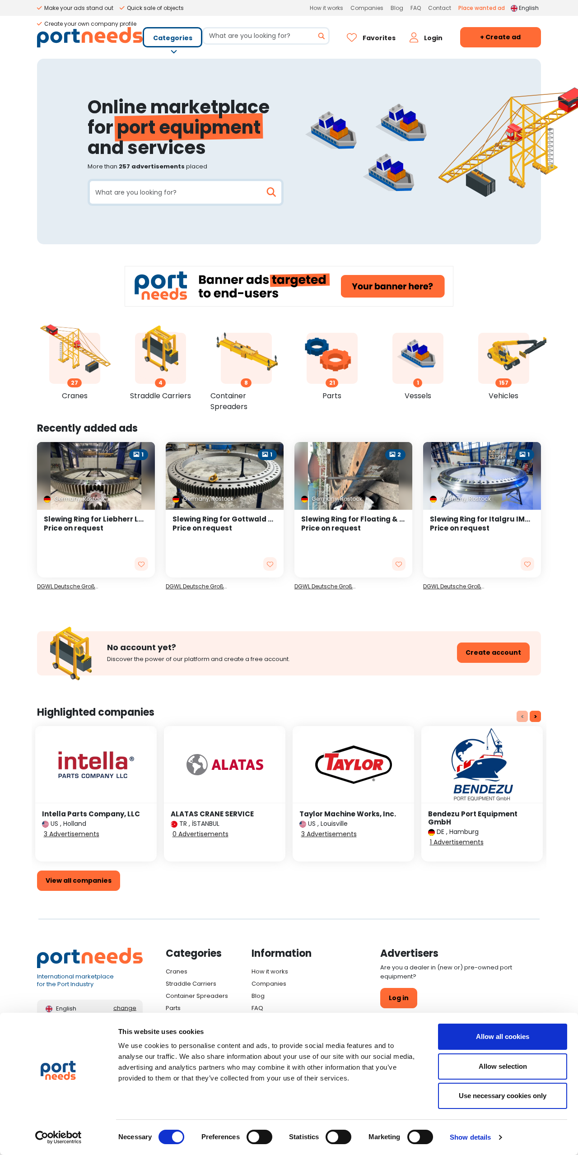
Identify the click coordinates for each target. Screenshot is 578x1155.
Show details (470, 1137)
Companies (366, 8)
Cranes (176, 971)
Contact (439, 8)
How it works (326, 8)
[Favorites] (141, 564)
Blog (397, 8)
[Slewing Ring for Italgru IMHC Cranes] (482, 544)
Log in (399, 997)
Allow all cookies (502, 1036)
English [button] (529, 8)
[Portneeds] (90, 37)
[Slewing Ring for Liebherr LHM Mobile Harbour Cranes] (96, 544)
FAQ (415, 8)
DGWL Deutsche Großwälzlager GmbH (69, 586)
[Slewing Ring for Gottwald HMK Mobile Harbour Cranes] (225, 544)
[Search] (318, 36)
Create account (493, 652)
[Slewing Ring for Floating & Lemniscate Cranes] (353, 544)
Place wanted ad (481, 8)
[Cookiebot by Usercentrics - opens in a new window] (58, 1137)
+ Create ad (500, 37)
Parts (173, 1008)
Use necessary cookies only (502, 1095)
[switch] (259, 1137)
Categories (172, 37)
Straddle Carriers (191, 983)
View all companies (79, 880)
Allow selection (503, 1066)
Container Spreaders (197, 996)
